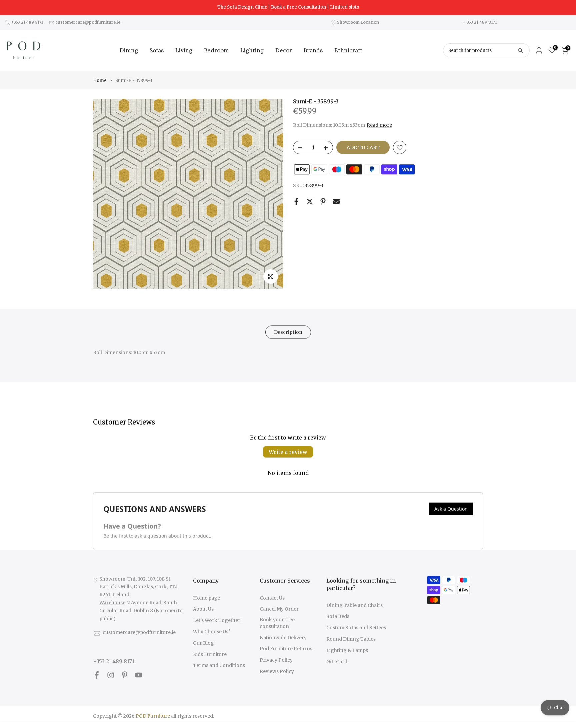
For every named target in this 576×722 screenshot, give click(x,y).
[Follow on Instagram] (110, 675)
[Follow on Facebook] (96, 675)
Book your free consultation (277, 623)
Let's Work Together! (217, 620)
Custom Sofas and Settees (356, 628)
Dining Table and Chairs (354, 605)
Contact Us (272, 598)
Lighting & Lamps (347, 650)
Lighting (252, 50)
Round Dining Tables (351, 639)
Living (183, 50)
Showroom (112, 579)
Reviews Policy (277, 671)
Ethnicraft (348, 50)
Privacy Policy (276, 660)
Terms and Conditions (219, 665)
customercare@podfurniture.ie (139, 632)
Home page (206, 598)
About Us (203, 609)
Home (100, 80)
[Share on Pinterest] (323, 201)
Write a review (288, 452)
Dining (129, 50)
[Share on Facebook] (296, 201)
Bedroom (216, 50)
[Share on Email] (336, 201)
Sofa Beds (337, 616)
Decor (283, 50)
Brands (313, 50)
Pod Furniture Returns (286, 649)
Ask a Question (451, 509)
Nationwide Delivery (283, 638)
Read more (379, 125)
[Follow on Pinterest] (124, 675)
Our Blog (203, 643)
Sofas (157, 50)
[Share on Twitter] (309, 201)
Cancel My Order (279, 609)
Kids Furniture (210, 654)
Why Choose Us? (211, 632)
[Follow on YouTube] (138, 675)
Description (288, 332)
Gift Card (336, 662)
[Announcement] (288, 7)
